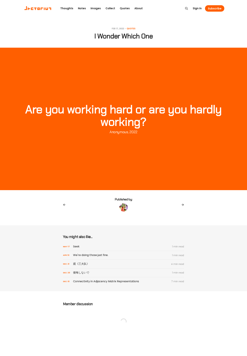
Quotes (125, 8)
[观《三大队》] (123, 264)
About (138, 8)
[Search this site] (186, 8)
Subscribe (214, 8)
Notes (82, 8)
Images (96, 8)
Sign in (197, 8)
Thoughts (66, 8)
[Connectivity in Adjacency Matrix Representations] (123, 281)
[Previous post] (65, 204)
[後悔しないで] (123, 272)
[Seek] (123, 246)
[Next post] (181, 204)
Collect (110, 8)
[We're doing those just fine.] (123, 255)
